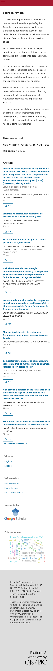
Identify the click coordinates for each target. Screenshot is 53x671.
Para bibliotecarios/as (13, 492)
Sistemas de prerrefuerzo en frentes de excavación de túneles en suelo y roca (23, 215)
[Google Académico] (15, 519)
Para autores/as (11, 488)
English (8, 461)
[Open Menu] (3, 3)
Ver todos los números (13, 443)
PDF (9, 205)
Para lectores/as (11, 483)
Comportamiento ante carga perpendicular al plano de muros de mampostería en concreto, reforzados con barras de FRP (26, 363)
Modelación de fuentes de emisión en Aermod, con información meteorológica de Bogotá (25, 335)
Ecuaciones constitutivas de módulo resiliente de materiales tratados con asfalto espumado (26, 423)
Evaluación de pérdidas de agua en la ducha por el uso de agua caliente (25, 241)
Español (8, 465)
